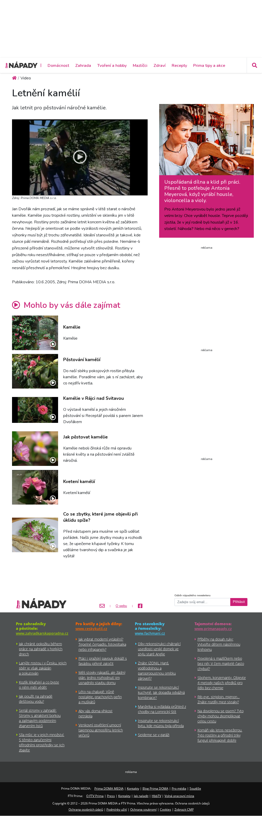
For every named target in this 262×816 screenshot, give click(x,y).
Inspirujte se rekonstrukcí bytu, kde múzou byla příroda (161, 723)
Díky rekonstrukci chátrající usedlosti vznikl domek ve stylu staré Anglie (159, 648)
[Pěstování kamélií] (35, 371)
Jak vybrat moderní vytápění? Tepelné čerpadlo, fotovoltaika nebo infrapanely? (102, 644)
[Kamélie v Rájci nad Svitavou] (35, 410)
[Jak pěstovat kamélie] (35, 448)
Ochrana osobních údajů (86, 809)
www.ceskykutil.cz (91, 628)
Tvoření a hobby (112, 65)
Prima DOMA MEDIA (109, 788)
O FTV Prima (95, 796)
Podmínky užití (116, 809)
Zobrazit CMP (184, 809)
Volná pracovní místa (179, 796)
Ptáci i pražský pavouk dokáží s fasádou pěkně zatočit (103, 661)
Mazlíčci (140, 65)
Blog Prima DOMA (155, 788)
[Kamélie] (35, 333)
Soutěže (195, 788)
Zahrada (83, 65)
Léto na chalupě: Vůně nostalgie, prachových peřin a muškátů (100, 696)
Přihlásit (239, 602)
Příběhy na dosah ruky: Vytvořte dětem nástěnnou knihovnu (219, 644)
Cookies (165, 809)
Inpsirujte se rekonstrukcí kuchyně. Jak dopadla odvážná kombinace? (161, 692)
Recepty (179, 65)
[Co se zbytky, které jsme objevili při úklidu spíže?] (35, 535)
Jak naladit (141, 796)
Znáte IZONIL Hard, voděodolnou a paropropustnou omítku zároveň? (157, 671)
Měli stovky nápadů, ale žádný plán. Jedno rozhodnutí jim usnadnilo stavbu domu (102, 677)
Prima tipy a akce (209, 65)
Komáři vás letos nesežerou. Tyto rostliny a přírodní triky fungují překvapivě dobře (220, 735)
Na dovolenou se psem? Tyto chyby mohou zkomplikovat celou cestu (221, 716)
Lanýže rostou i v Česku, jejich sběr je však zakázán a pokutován (43, 668)
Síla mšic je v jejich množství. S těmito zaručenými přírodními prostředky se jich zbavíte (41, 742)
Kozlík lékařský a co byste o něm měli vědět (39, 685)
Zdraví (160, 65)
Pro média (179, 788)
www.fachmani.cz (150, 633)
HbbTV (156, 796)
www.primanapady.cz (213, 628)
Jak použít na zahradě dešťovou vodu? (35, 699)
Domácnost (58, 65)
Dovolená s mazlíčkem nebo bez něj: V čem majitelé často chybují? (221, 663)
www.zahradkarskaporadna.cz (42, 633)
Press (111, 796)
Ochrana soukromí (143, 809)
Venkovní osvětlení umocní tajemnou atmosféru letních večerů (101, 730)
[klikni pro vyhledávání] (254, 65)
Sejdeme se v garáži (153, 734)
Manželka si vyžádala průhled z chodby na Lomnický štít (162, 709)
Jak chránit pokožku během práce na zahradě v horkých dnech (40, 648)
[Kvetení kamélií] (35, 487)
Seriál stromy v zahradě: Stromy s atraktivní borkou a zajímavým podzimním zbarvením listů (40, 718)
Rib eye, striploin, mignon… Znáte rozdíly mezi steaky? (219, 699)
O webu (121, 606)
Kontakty (133, 788)
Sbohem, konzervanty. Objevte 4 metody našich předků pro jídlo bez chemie (222, 682)
